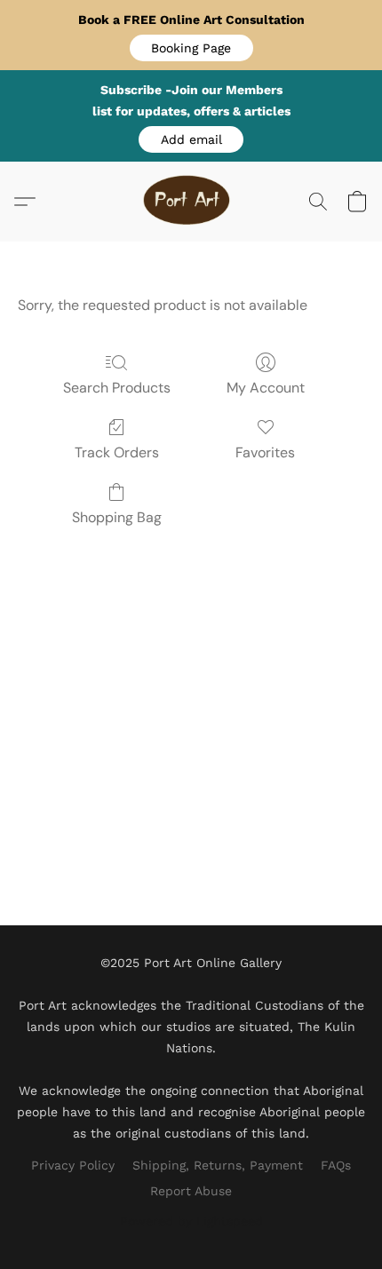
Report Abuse (191, 1191)
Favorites (265, 452)
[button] (191, 48)
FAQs (336, 1165)
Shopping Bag (117, 517)
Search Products (117, 387)
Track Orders (117, 452)
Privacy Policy (73, 1165)
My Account (266, 387)
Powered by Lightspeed (191, 1221)
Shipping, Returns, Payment (217, 1165)
